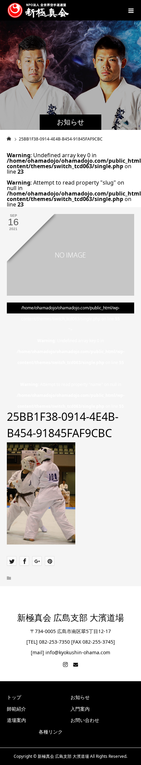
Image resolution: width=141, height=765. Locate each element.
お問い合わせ (84, 720)
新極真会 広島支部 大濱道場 (70, 617)
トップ (14, 697)
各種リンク (51, 731)
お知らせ (80, 697)
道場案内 (16, 720)
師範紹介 (16, 709)
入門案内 (80, 709)
